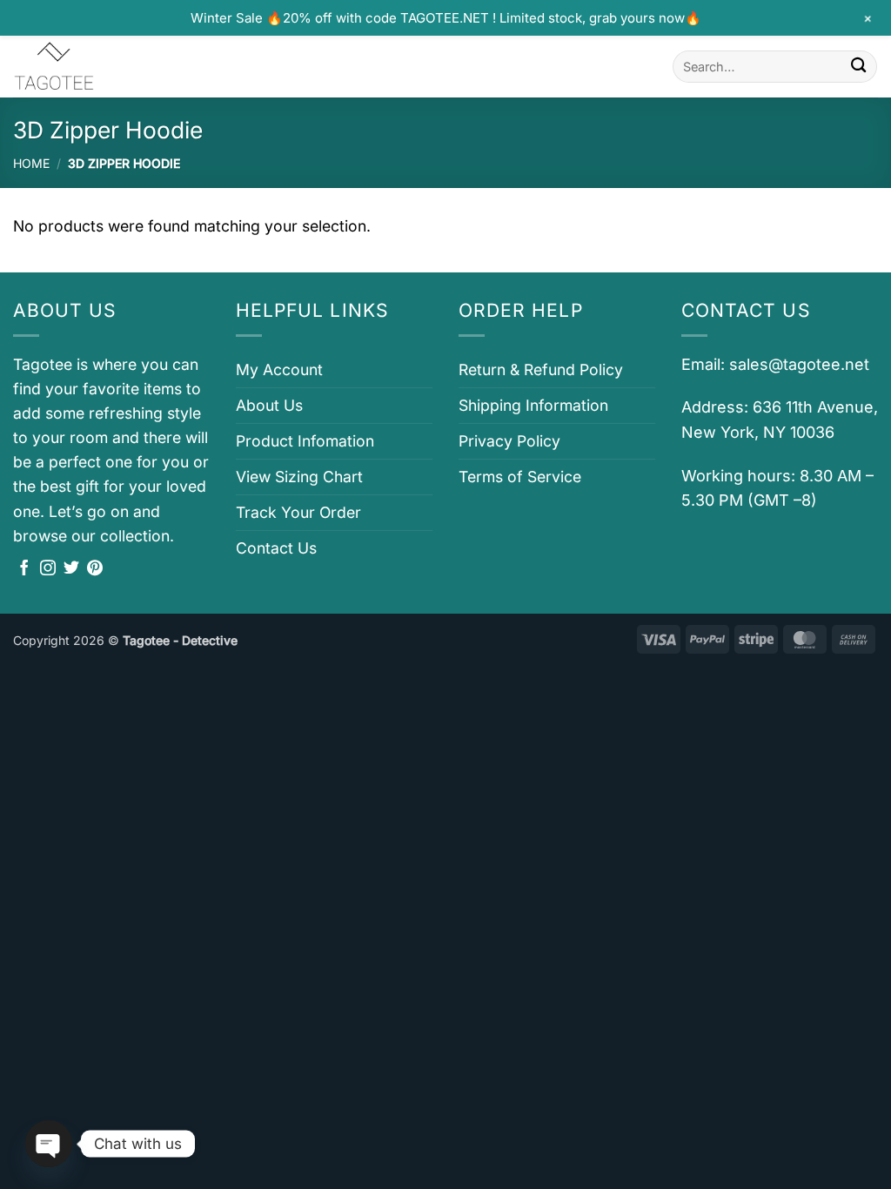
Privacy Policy (509, 441)
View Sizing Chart (299, 476)
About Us (269, 405)
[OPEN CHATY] (48, 1143)
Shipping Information (533, 405)
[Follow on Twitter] (71, 569)
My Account (279, 369)
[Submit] (858, 66)
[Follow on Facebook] (24, 569)
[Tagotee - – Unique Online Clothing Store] (100, 66)
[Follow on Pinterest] (95, 569)
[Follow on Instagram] (48, 569)
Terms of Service (520, 476)
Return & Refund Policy (541, 369)
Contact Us (276, 548)
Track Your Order (298, 512)
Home (31, 163)
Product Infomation (305, 441)
